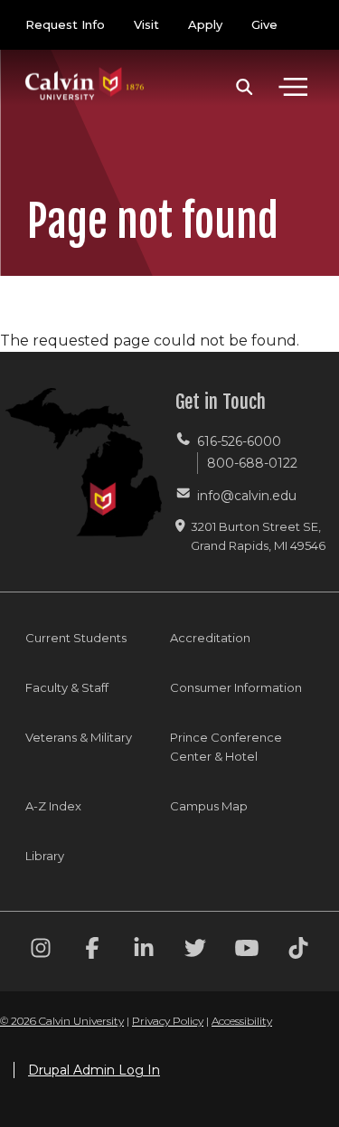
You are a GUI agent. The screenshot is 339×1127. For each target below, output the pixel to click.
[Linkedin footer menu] (143, 951)
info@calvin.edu (247, 496)
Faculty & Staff (66, 687)
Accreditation (210, 637)
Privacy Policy (167, 1021)
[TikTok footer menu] (298, 951)
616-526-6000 (239, 441)
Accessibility (242, 1021)
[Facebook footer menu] (92, 951)
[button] (244, 87)
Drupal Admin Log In (94, 1070)
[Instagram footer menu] (40, 951)
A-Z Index (53, 806)
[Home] (85, 65)
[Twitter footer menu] (195, 951)
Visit (146, 24)
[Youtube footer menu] (246, 951)
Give (264, 24)
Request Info (65, 24)
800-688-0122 (252, 463)
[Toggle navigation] (293, 86)
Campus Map (209, 806)
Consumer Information (236, 687)
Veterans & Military (78, 737)
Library (44, 855)
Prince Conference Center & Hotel (226, 746)
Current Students (76, 637)
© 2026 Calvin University (62, 1021)
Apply (205, 24)
